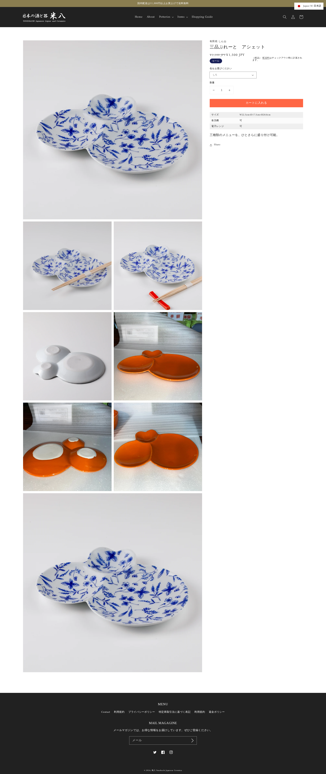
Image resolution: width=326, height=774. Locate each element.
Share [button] (217, 145)
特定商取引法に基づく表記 (175, 712)
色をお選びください (221, 69)
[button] (285, 17)
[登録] (192, 740)
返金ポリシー (217, 712)
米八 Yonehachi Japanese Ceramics (167, 770)
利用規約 (119, 712)
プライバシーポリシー (141, 712)
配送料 (265, 58)
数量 (212, 83)
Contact (105, 712)
